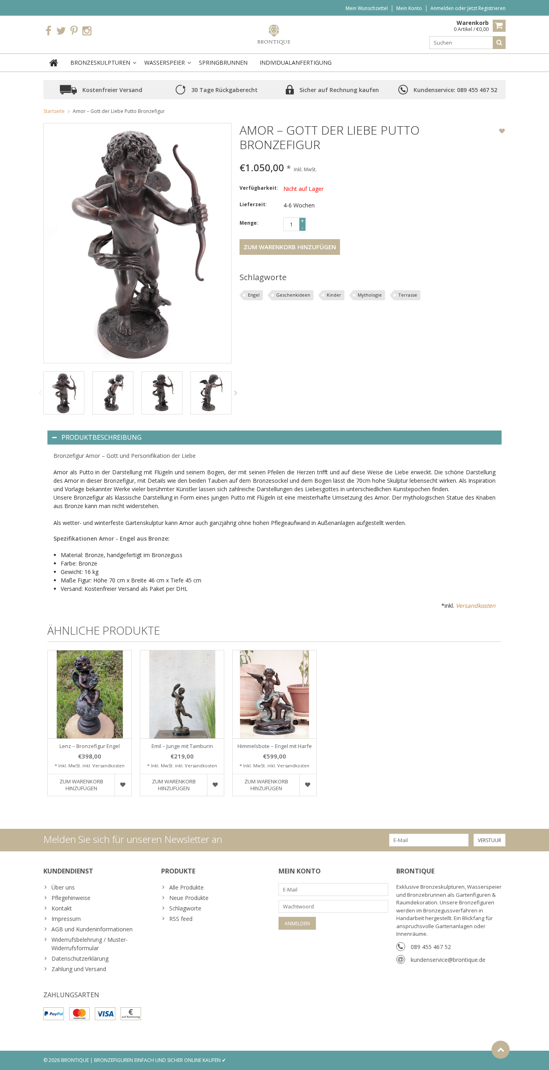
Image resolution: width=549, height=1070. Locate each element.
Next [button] (236, 393)
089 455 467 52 (431, 947)
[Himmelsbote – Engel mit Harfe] (274, 694)
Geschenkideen (293, 295)
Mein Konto (409, 8)
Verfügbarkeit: (259, 187)
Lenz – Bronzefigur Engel (89, 746)
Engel (254, 295)
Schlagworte (185, 908)
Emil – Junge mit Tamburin (182, 746)
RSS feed (181, 918)
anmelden (442, 8)
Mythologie (370, 295)
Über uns (63, 887)
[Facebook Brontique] (48, 31)
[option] (63, 392)
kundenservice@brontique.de (448, 959)
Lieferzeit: (253, 204)
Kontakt (61, 908)
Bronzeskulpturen (100, 62)
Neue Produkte (189, 898)
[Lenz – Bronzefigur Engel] (89, 694)
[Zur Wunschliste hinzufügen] (502, 131)
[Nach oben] (501, 1050)
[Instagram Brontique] (87, 31)
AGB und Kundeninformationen (92, 929)
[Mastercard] (79, 1013)
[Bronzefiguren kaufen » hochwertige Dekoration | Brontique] (274, 34)
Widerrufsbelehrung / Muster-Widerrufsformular (89, 944)
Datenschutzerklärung (80, 958)
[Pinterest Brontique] (74, 31)
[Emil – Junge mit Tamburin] (182, 694)
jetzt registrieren (486, 8)
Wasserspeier (164, 62)
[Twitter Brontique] (61, 31)
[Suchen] (499, 42)
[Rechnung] (131, 1013)
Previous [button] (39, 393)
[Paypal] (53, 1013)
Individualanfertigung (296, 62)
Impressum (66, 918)
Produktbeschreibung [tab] (101, 437)
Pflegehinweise (70, 898)
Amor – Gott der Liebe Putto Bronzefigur (119, 111)
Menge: (249, 222)
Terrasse (407, 295)
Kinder (334, 295)
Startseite (54, 111)
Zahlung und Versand (78, 969)
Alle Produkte (186, 887)
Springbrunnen (223, 62)
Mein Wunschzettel (367, 8)
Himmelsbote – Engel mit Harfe (275, 746)
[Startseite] (53, 63)
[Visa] (105, 1013)
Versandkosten (476, 605)
